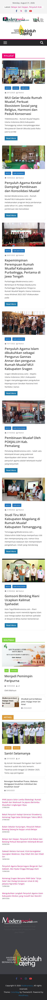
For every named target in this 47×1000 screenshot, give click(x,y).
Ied (6, 670)
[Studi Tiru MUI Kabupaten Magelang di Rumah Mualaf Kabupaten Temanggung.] (23, 489)
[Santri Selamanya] (23, 733)
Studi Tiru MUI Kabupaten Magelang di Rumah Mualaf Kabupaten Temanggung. (23, 521)
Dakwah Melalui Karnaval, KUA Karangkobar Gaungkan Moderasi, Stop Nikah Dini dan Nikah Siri (23, 854)
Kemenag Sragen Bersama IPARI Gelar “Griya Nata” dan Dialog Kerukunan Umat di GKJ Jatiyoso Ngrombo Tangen (21, 881)
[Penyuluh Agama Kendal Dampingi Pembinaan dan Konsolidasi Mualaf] (23, 157)
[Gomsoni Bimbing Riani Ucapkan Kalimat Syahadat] (23, 570)
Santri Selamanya (17, 753)
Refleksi (16, 748)
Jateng (15, 88)
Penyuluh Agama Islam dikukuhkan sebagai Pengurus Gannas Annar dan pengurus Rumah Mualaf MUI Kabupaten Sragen (22, 359)
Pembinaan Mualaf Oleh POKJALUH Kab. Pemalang (23, 442)
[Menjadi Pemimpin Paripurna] (23, 655)
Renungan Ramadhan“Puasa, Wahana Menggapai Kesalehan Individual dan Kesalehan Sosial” (20, 784)
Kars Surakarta (18, 339)
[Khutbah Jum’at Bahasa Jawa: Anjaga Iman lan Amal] (10, 703)
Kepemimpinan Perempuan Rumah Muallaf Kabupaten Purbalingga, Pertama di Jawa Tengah (22, 268)
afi (19, 686)
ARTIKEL (7, 748)
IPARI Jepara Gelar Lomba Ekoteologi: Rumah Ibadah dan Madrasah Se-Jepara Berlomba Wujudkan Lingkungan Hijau (21, 802)
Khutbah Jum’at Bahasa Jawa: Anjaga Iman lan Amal (31, 702)
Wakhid (21, 93)
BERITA (8, 88)
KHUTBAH (14, 670)
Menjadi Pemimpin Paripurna (18, 678)
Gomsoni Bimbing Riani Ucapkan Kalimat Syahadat (22, 600)
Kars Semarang (18, 173)
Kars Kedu (25, 88)
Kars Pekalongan (19, 428)
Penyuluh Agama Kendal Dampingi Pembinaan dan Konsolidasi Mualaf (23, 187)
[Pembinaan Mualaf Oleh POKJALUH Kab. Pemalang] (23, 412)
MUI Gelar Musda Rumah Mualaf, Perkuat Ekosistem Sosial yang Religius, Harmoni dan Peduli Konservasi (23, 106)
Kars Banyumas (18, 251)
